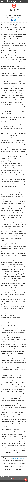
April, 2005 (20, 17)
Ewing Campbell (18, 458)
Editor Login (24, 476)
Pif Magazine (9, 480)
